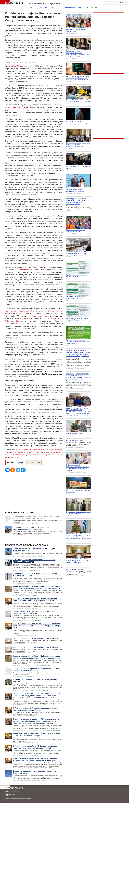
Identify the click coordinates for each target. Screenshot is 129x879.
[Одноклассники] (12, 470)
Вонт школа (11, 311)
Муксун (20, 462)
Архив (40, 7)
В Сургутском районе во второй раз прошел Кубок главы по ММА (34, 452)
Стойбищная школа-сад (28, 270)
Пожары (81, 7)
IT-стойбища (21, 53)
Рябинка (49, 311)
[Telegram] (18, 470)
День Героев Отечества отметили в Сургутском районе (40, 450)
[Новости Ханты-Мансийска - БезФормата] (12, 2)
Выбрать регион (10, 796)
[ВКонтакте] (7, 470)
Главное (32, 7)
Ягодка (26, 318)
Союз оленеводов (13, 107)
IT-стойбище (17, 66)
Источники (49, 7)
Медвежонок (37, 316)
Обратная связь (10, 794)
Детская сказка (21, 313)
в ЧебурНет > (93, 7)
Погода (59, 7)
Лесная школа (24, 311)
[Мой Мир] (23, 470)
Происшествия (70, 7)
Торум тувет (57, 318)
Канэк (18, 318)
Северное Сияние (14, 321)
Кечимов (32, 107)
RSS (29, 798)
